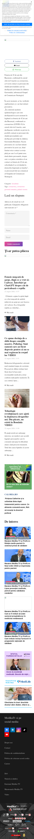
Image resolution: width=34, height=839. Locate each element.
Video (7, 794)
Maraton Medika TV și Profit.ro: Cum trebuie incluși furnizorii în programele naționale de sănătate (18, 639)
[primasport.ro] (17, 818)
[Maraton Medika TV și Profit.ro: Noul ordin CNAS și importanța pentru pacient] (18, 555)
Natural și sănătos (11, 778)
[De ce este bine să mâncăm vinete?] (18, 477)
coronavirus (12, 186)
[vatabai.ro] (24, 835)
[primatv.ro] (4, 814)
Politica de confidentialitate (15, 753)
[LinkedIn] (12, 730)
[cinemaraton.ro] (17, 824)
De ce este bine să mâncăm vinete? (17, 485)
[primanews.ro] (21, 815)
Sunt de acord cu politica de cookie (17, 24)
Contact (7, 748)
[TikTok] (24, 730)
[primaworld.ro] (12, 831)
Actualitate (15, 183)
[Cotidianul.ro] (17, 821)
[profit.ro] (6, 821)
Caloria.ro (11, 494)
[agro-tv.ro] (21, 831)
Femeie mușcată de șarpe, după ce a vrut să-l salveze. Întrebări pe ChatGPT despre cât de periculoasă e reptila (17, 282)
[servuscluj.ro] (15, 835)
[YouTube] (7, 734)
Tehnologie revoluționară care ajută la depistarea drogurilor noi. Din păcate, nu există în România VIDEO (17, 418)
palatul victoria (22, 189)
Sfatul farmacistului (14, 655)
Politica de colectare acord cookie (17, 758)
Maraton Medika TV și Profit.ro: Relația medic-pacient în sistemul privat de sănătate (17, 543)
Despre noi (9, 742)
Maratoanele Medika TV (14, 789)
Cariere (7, 763)
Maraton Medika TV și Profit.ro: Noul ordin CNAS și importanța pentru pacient (17, 565)
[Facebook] (7, 730)
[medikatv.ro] (10, 824)
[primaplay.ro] (28, 815)
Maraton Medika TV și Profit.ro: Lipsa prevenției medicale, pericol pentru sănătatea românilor (17, 589)
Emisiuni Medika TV (12, 784)
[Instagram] (18, 730)
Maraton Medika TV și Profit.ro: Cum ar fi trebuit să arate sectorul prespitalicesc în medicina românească (17, 614)
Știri (6, 773)
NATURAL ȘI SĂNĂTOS (15, 468)
